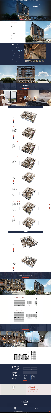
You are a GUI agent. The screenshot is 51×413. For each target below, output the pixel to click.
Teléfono (31, 368)
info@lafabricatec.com (36, 11)
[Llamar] (49, 204)
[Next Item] (45, 51)
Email (23, 368)
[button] (29, 116)
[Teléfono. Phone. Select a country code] (31, 369)
